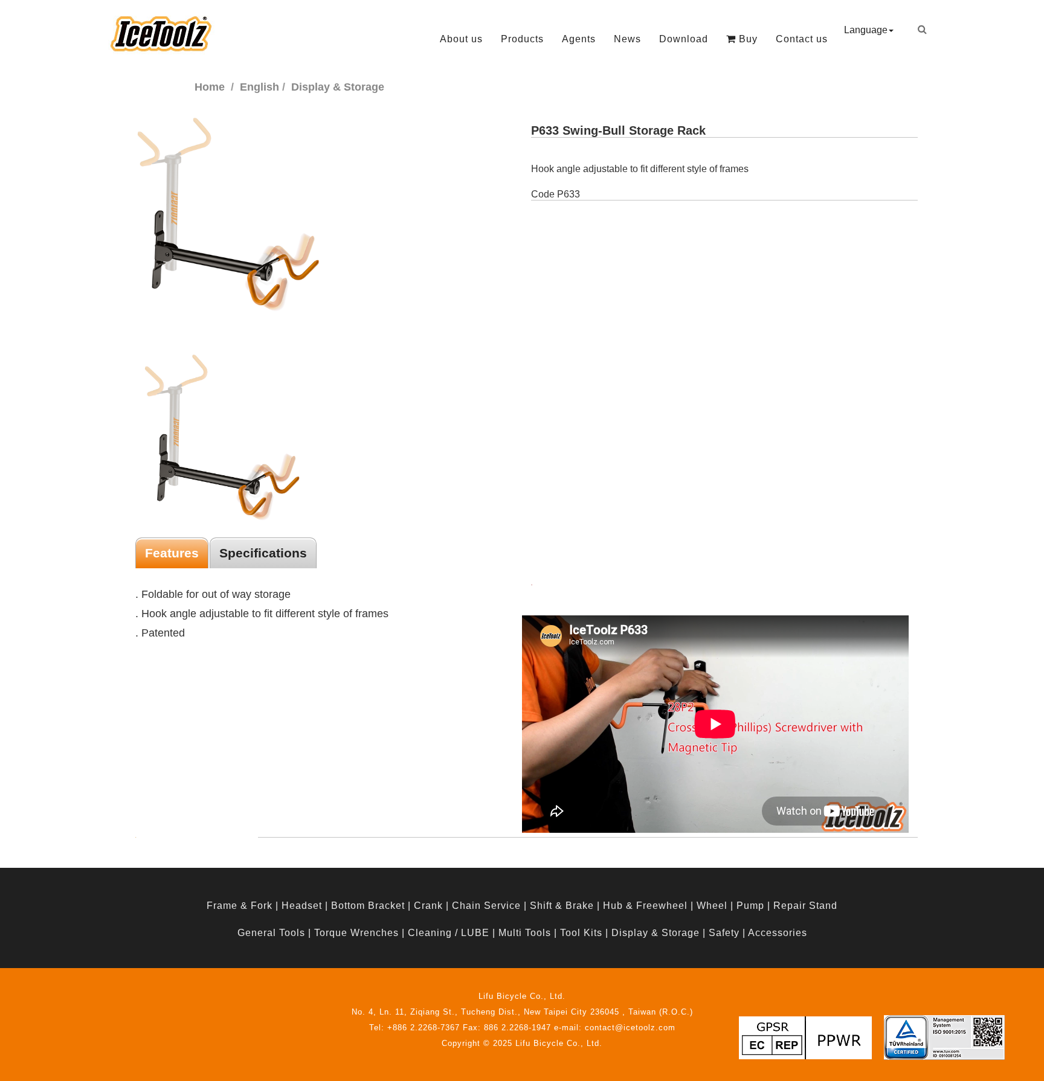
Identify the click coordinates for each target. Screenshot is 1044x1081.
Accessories (777, 933)
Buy (747, 39)
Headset (302, 905)
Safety (724, 933)
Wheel (712, 905)
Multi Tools (524, 933)
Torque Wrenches (356, 933)
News (627, 39)
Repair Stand (805, 905)
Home (210, 87)
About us (461, 39)
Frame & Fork (239, 905)
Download (683, 39)
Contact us (802, 39)
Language (866, 30)
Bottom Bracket (368, 905)
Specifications (263, 553)
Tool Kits (581, 933)
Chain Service (486, 905)
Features (172, 553)
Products (522, 39)
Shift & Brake (562, 905)
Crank (428, 905)
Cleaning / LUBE (448, 933)
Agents (579, 39)
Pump (750, 905)
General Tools (271, 933)
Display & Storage (655, 933)
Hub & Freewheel (645, 905)
